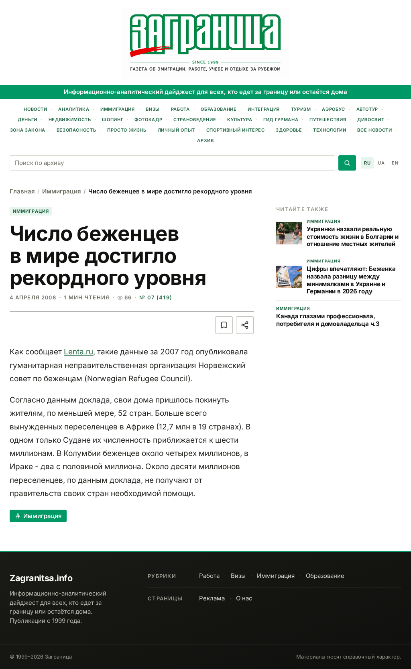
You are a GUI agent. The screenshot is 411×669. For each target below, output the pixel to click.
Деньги (27, 119)
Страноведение (194, 119)
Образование (218, 109)
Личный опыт (176, 130)
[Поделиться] (245, 325)
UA (381, 163)
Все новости (374, 130)
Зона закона (27, 130)
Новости (35, 109)
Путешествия (327, 119)
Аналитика (73, 109)
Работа (180, 109)
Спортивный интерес (235, 130)
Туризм (301, 109)
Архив (205, 140)
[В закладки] (224, 325)
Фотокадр (148, 119)
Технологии (329, 130)
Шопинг (112, 119)
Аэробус (333, 109)
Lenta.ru (78, 351)
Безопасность (76, 130)
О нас (244, 598)
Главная (22, 191)
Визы (153, 109)
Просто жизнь (126, 130)
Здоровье (289, 130)
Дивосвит (370, 119)
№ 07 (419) (155, 297)
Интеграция (264, 109)
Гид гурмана (280, 119)
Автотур (367, 109)
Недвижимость (70, 119)
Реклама (212, 598)
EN (395, 163)
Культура (239, 119)
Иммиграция (117, 109)
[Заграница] (205, 43)
